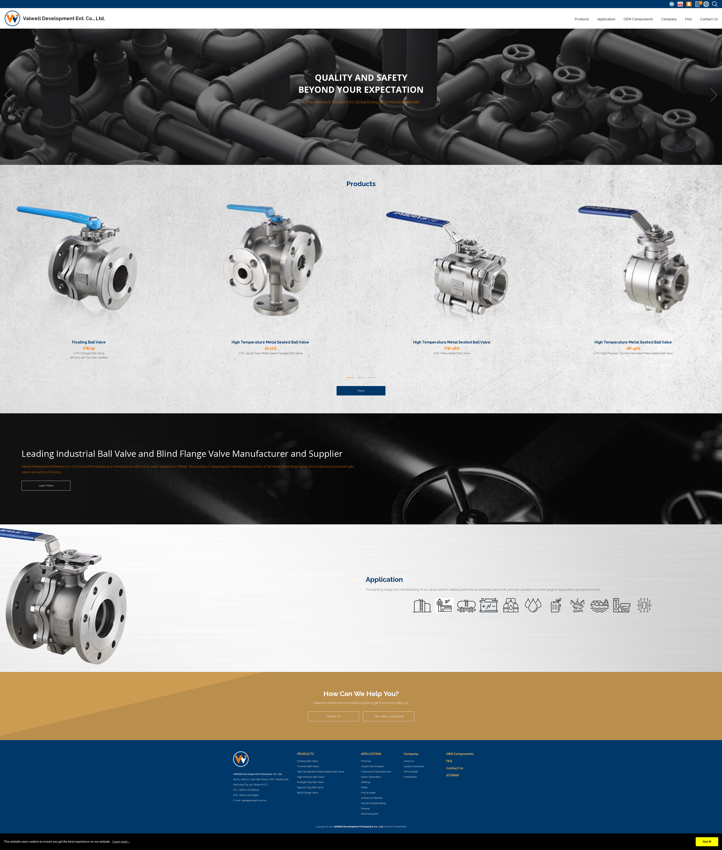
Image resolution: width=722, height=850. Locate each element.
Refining (365, 782)
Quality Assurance (414, 766)
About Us (409, 761)
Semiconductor (369, 813)
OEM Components (638, 19)
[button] (351, 377)
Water (364, 787)
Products (582, 19)
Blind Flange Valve (307, 792)
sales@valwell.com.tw (254, 800)
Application (606, 19)
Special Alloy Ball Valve (310, 787)
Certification (410, 776)
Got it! (707, 841)
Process (365, 808)
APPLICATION (371, 754)
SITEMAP (452, 775)
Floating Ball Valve (307, 761)
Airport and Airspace (372, 766)
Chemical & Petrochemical (376, 771)
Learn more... (121, 841)
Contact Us (709, 19)
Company (669, 19)
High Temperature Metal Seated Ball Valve (320, 771)
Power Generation (371, 776)
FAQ (688, 19)
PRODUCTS (305, 754)
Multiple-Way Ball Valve (310, 782)
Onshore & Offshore (371, 798)
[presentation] (11, 95)
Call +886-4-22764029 (388, 716)
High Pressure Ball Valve (310, 776)
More (361, 390)
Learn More (46, 485)
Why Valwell (411, 771)
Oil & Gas (366, 761)
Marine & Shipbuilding (373, 803)
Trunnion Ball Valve (308, 766)
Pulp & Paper (368, 792)
